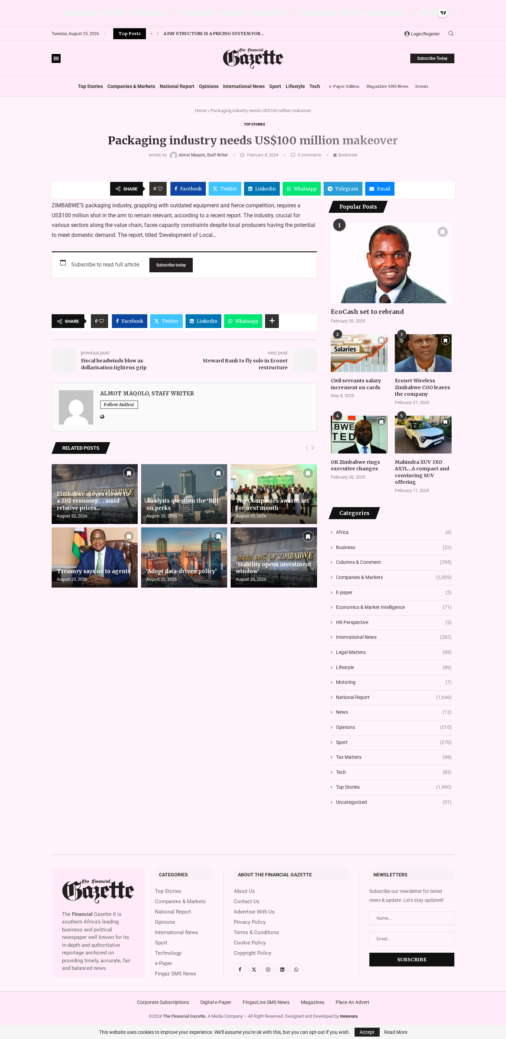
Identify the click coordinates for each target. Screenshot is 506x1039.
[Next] (312, 448)
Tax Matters (394, 757)
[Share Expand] (272, 321)
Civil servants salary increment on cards (356, 384)
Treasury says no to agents (93, 571)
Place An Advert (352, 1002)
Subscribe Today (432, 58)
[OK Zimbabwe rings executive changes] (359, 434)
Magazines (312, 1002)
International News (244, 86)
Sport (275, 86)
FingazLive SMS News (387, 86)
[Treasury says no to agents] (95, 557)
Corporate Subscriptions (163, 1002)
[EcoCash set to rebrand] (391, 263)
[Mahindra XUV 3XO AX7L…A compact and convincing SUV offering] (423, 434)
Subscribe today (171, 265)
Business (394, 547)
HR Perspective (394, 622)
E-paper (394, 592)
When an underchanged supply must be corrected (225, 33)
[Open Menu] (56, 58)
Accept (367, 1032)
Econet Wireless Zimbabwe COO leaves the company (422, 387)
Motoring (394, 682)
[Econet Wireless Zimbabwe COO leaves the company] (423, 353)
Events (421, 86)
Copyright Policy (252, 953)
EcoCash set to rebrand (367, 312)
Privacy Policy (250, 922)
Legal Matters (394, 652)
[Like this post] (160, 189)
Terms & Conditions (256, 932)
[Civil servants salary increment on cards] (359, 353)
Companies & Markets (131, 86)
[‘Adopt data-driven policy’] (184, 557)
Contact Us (247, 901)
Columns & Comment (394, 562)
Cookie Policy (250, 942)
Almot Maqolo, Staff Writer (204, 155)
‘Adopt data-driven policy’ (181, 571)
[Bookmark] (128, 473)
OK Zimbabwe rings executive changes (355, 465)
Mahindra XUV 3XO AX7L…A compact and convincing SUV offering (422, 472)
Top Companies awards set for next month (272, 504)
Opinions (209, 86)
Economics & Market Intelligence (394, 607)
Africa (394, 532)
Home (201, 110)
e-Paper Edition (344, 86)
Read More (395, 1032)
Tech (314, 86)
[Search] (450, 33)
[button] (151, 33)
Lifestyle (295, 86)
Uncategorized (394, 802)
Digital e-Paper (215, 1002)
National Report (177, 86)
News (394, 712)
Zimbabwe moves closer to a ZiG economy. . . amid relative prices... (93, 501)
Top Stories (90, 86)
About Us (244, 891)
